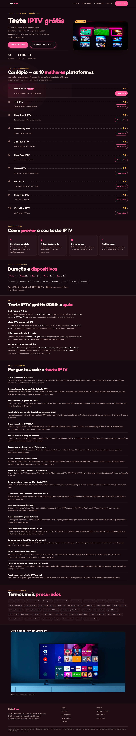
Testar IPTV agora (18, 44)
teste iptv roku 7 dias (78, 614)
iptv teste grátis (33, 601)
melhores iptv (89, 605)
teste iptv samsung (115, 614)
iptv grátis (47, 601)
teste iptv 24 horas (33, 610)
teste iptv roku (61, 614)
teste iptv (19, 601)
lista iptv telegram (91, 619)
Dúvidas (109, 3)
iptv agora (36, 614)
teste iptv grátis (61, 601)
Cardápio (76, 3)
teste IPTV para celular (41, 353)
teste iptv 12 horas (51, 610)
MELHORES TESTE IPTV (43, 44)
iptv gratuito (89, 601)
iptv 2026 (61, 605)
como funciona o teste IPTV (25, 695)
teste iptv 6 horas (16, 610)
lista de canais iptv (47, 605)
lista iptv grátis (15, 605)
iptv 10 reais (99, 610)
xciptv (78, 619)
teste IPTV (56, 369)
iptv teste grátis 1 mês (70, 610)
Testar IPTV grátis (102, 711)
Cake (13, 3)
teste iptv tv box (15, 619)
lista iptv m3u (31, 605)
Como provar (87, 3)
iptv (10, 601)
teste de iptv (76, 601)
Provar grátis (121, 93)
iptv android (46, 619)
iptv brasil (25, 614)
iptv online (13, 614)
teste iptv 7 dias (119, 605)
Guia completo (67, 718)
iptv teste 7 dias (103, 605)
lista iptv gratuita (116, 601)
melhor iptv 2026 (74, 605)
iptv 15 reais (112, 610)
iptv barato (86, 610)
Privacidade (100, 718)
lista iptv (101, 601)
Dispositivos (98, 3)
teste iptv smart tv (97, 614)
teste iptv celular (32, 619)
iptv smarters (68, 619)
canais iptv (48, 614)
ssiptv (57, 619)
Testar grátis (121, 3)
